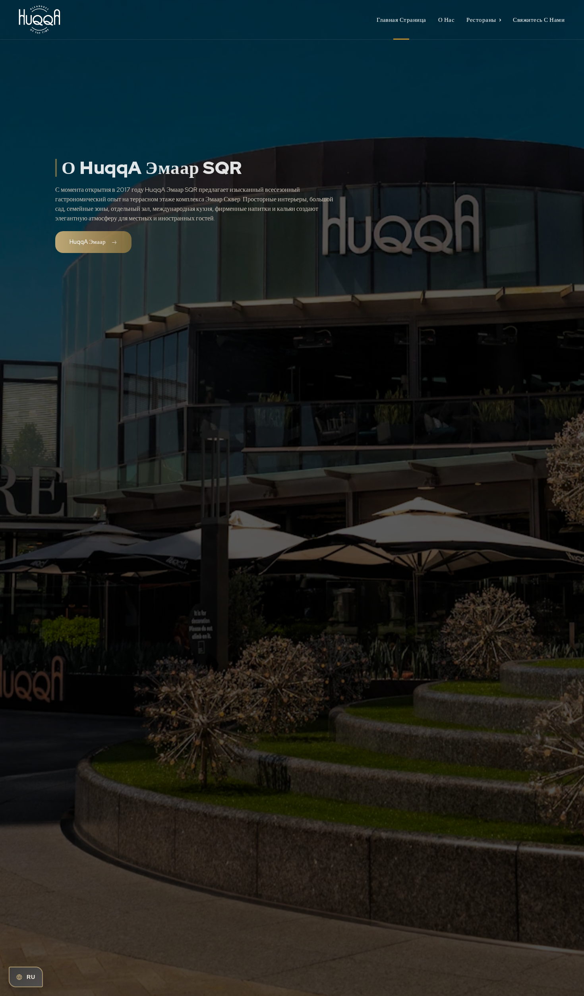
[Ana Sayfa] (84, 19)
